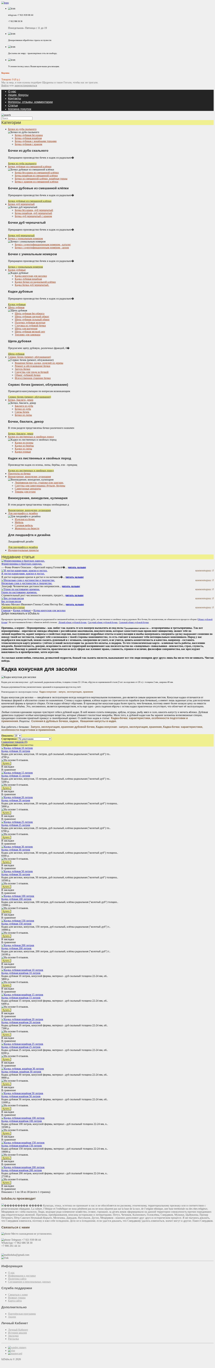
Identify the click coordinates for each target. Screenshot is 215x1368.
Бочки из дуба (23, 409)
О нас (12, 91)
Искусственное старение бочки (33, 378)
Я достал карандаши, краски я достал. (23, 573)
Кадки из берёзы (24, 445)
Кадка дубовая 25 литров (15, 825)
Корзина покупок (19, 109)
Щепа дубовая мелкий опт (30, 331)
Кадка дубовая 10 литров (15, 751)
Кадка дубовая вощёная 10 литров (20, 973)
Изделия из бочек (25, 519)
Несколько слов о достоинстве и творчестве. (26, 583)
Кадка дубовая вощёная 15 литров (20, 997)
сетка (30, 745)
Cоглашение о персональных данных (29, 1281)
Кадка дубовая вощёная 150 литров (21, 1145)
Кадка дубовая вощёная (28, 278)
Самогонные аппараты (28, 488)
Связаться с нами (18, 1294)
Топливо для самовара (27, 334)
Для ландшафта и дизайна (23, 513)
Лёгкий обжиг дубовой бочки (72, 622)
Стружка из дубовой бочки (30, 325)
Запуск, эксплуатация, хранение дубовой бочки (63, 726)
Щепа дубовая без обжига (29, 313)
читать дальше (77, 567)
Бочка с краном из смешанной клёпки (36, 181)
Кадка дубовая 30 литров (15, 849)
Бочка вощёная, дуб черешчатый (33, 213)
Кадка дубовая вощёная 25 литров (20, 1047)
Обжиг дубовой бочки (27, 375)
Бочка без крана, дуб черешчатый (34, 210)
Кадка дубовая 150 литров (16, 923)
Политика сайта (17, 1278)
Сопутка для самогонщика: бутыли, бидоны (40, 485)
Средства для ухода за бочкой (32, 372)
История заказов (17, 1332)
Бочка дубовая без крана (29, 135)
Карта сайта (15, 1300)
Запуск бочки (22, 369)
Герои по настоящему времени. (19, 592)
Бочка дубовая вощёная (28, 138)
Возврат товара (17, 1297)
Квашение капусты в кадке (98, 721)
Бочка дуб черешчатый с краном (33, 216)
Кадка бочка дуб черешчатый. (32, 285)
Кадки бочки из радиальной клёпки (35, 282)
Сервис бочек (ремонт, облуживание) (29, 357)
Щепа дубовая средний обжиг (32, 316)
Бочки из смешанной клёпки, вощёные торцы (41, 178)
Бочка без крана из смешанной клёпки (37, 172)
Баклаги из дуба (24, 405)
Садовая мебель (24, 525)
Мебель (19, 522)
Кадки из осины (24, 442)
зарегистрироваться (25, 85)
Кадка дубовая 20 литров (15, 800)
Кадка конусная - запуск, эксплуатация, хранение (66, 692)
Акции (12, 1316)
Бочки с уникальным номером (25, 238)
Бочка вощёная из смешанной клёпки (36, 175)
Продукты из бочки (19, 473)
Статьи (13, 105)
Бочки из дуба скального (22, 129)
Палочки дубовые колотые (30, 322)
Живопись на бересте (27, 528)
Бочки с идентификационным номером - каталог (43, 244)
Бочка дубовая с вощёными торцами (36, 141)
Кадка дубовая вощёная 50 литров (20, 1096)
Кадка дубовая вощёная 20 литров (20, 1022)
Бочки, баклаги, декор (20, 399)
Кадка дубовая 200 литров (16, 948)
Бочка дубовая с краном (28, 144)
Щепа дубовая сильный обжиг (32, 319)
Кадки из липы (23, 448)
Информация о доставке (22, 1275)
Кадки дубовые (17, 269)
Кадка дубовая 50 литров (15, 874)
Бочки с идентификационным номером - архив (42, 247)
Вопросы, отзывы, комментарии (30, 102)
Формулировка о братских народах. (21, 563)
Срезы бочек (22, 412)
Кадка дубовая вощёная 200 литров (21, 1170)
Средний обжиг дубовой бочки (102, 622)
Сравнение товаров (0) (14, 742)
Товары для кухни (25, 491)
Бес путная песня (11, 601)
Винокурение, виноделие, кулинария (29, 476)
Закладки (13, 1335)
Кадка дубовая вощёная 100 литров (21, 1121)
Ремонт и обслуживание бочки (32, 366)
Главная (5, 610)
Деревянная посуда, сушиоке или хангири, (39, 482)
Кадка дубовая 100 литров (16, 899)
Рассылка (13, 1338)
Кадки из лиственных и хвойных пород (31, 436)
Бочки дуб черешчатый (21, 204)
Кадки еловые (23, 451)
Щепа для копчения (26, 328)
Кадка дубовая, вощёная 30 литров (21, 1071)
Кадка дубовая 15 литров (15, 775)
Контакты (14, 98)
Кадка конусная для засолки (31, 275)
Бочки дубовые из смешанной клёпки (29, 166)
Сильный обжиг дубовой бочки (134, 622)
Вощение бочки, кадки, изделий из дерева (39, 363)
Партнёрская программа (22, 1313)
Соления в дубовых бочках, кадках (54, 721)
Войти (5, 85)
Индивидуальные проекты (23, 550)
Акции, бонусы (18, 95)
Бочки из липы (23, 415)
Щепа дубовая (16, 307)
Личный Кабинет (18, 1329)
